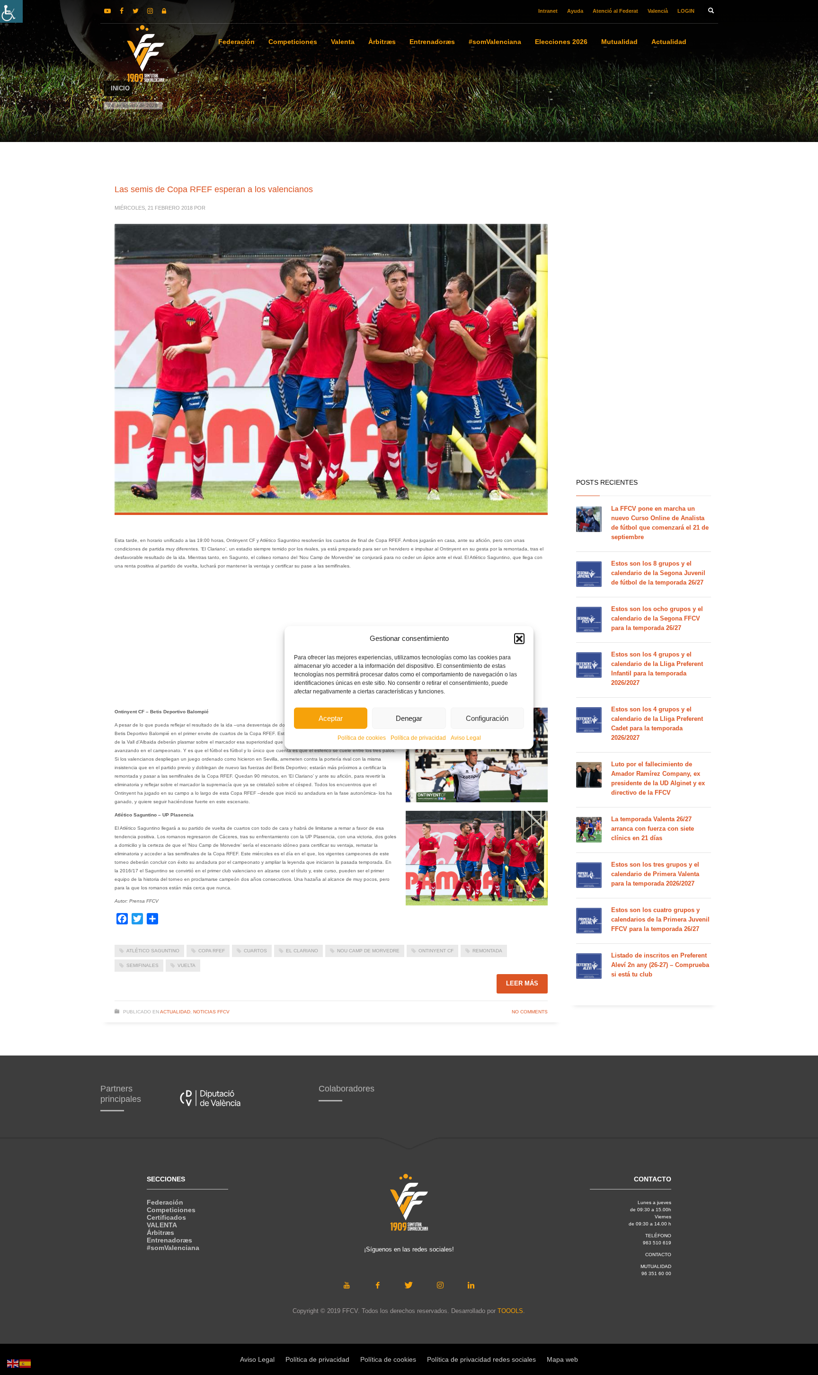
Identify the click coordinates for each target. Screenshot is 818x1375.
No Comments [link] (530, 1011)
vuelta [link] (187, 965)
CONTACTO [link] (658, 1254)
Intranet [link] (548, 11)
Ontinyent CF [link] (435, 950)
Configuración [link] (487, 718)
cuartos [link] (255, 950)
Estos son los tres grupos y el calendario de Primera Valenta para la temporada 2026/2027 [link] (655, 874)
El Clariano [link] (302, 950)
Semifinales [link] (142, 965)
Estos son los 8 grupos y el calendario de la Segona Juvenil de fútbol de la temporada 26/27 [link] (658, 573)
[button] (519, 638)
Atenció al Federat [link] (615, 11)
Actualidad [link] (175, 1011)
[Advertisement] (643, 322)
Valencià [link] (658, 11)
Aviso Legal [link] (466, 738)
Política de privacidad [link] (418, 738)
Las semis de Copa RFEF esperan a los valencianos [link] (214, 189)
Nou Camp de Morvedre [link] (368, 950)
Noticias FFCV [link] (211, 1011)
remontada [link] (487, 950)
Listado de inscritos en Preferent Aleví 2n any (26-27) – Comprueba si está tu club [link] (660, 965)
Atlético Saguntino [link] (152, 950)
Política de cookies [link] (362, 738)
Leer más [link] (522, 983)
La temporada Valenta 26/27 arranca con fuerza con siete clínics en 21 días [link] (652, 829)
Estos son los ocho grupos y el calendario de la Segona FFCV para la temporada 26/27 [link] (657, 618)
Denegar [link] (409, 718)
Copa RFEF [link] (211, 950)
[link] (11, 11)
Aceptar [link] (331, 718)
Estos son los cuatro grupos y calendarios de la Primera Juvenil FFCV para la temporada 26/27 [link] (660, 919)
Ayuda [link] (575, 11)
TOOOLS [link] (510, 1310)
